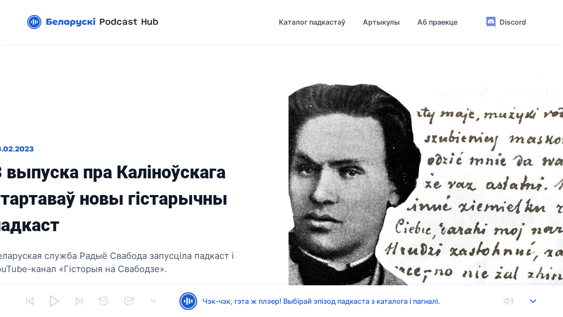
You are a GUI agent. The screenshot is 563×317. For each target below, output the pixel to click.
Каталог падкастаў (312, 22)
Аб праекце (437, 22)
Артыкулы (381, 22)
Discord (513, 22)
